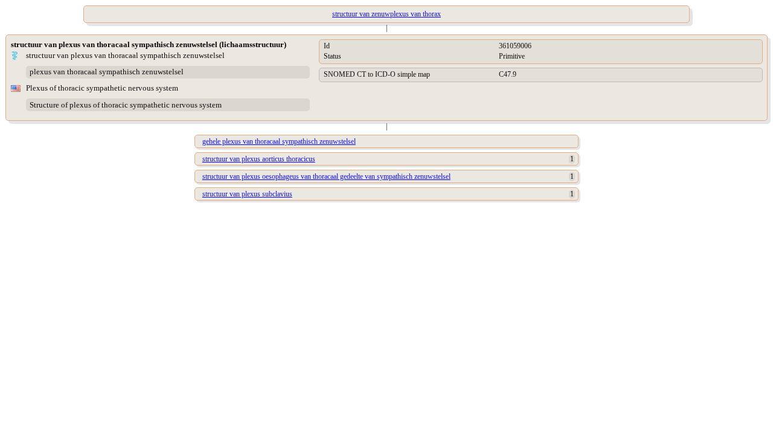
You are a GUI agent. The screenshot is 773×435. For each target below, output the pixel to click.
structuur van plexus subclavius (247, 194)
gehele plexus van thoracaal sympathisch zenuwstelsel (279, 141)
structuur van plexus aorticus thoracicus (258, 159)
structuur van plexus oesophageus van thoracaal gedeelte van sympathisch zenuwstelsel (326, 176)
